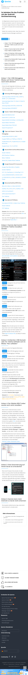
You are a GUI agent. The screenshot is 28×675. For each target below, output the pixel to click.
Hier (23, 213)
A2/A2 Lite (12, 117)
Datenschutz (11, 664)
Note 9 (17, 101)
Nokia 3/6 (4, 160)
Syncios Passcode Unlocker (8, 597)
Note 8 (22, 101)
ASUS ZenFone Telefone (8, 155)
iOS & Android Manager (7, 604)
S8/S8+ (4, 98)
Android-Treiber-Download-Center (11, 441)
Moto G (9, 186)
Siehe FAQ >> (14, 219)
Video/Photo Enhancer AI (14, 666)
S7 (7, 98)
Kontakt (3, 642)
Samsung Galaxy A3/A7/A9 (8, 105)
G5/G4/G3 (18, 177)
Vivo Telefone (5, 196)
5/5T (10, 188)
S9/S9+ (21, 96)
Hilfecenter (4, 638)
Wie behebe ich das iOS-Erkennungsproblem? (14, 519)
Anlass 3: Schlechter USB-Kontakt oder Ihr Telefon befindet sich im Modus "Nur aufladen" (15, 55)
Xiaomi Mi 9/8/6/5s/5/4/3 (8, 115)
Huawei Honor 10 (6, 146)
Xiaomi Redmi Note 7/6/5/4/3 (9, 125)
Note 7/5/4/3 (5, 103)
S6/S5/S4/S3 (12, 98)
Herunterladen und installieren (10, 256)
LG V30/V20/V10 (6, 177)
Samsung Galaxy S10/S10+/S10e (10, 96)
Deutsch (5, 651)
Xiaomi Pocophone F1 (7, 128)
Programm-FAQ (5, 640)
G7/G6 (12, 177)
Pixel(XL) (17, 167)
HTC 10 (4, 172)
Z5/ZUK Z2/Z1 (18, 175)
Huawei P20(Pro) (6, 139)
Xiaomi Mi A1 (5, 117)
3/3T (14, 188)
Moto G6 (4, 186)
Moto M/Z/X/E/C (17, 186)
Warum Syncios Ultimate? (7, 602)
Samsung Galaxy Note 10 (8, 101)
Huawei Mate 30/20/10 (8, 136)
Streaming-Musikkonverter (7, 620)
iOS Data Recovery (6, 606)
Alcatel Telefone (6, 152)
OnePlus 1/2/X (19, 188)
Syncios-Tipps (5, 618)
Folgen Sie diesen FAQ (10, 333)
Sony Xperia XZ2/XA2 (7, 203)
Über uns (5, 664)
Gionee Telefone (6, 169)
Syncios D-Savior (5, 600)
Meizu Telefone (6, 158)
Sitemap (17, 664)
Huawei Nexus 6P (6, 141)
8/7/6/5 (16, 146)
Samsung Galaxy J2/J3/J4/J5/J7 (9, 108)
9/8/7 (16, 136)
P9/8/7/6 (19, 139)
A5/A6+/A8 (19, 105)
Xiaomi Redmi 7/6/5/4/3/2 (8, 122)
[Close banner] (27, 670)
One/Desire (10, 172)
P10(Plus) (14, 139)
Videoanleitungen (5, 622)
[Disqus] (14, 551)
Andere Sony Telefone (19, 203)
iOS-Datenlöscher (5, 613)
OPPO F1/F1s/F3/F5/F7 (7, 191)
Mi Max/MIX (20, 120)
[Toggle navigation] (25, 1)
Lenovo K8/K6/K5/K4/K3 (8, 175)
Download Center (5, 635)
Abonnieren (4, 630)
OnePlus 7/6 (5, 188)
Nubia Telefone (6, 205)
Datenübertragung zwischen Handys (10, 608)
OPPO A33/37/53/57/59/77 (8, 194)
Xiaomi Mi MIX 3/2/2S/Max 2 (9, 120)
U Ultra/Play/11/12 (18, 172)
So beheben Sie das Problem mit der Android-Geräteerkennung (11, 7)
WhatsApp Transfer (6, 610)
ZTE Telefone (5, 208)
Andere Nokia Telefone (14, 160)
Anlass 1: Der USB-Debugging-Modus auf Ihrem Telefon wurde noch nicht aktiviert (14, 44)
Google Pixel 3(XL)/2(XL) (8, 167)
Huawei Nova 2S (16, 141)
